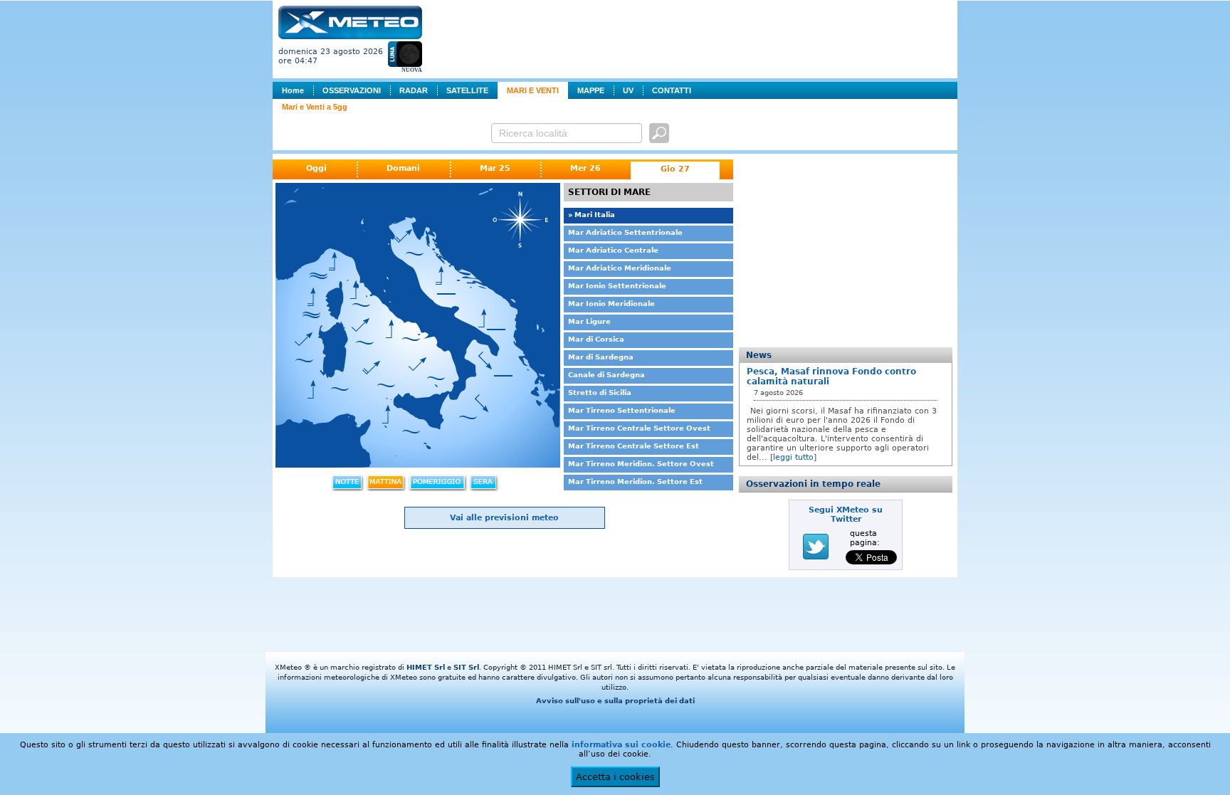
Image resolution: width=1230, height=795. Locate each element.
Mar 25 (495, 168)
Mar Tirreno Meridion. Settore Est (635, 481)
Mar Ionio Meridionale (611, 303)
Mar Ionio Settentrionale (617, 286)
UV (628, 90)
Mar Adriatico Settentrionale (625, 232)
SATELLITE (467, 90)
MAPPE (590, 90)
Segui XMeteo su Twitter (846, 514)
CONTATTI (671, 90)
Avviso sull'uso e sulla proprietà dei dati (615, 701)
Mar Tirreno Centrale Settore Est (633, 446)
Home (293, 90)
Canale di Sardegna (606, 375)
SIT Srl (466, 667)
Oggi (316, 168)
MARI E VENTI (533, 90)
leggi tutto (793, 457)
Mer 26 (585, 168)
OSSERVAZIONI (351, 90)
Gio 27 (675, 169)
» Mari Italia (591, 215)
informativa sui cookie (621, 744)
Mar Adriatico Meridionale (619, 268)
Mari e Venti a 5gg (314, 106)
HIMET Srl (425, 667)
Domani (403, 168)
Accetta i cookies (615, 777)
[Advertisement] (692, 38)
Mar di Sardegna (601, 357)
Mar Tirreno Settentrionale (622, 410)
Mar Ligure (589, 321)
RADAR (413, 90)
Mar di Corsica (596, 339)
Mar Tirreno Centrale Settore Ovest (639, 428)
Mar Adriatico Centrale (613, 250)
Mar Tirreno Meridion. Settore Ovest (641, 464)
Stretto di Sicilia (599, 392)
